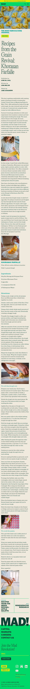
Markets (6, 632)
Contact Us (7, 638)
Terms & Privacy (21, 674)
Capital (5, 629)
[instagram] (17, 666)
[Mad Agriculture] (3, 4)
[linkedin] (26, 666)
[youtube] (17, 671)
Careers (6, 635)
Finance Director (22, 0)
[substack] (21, 666)
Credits (17, 677)
